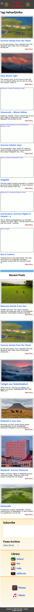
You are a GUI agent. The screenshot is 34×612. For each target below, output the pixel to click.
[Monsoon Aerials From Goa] (17, 292)
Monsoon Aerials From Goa (13, 306)
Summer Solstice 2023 (11, 145)
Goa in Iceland (7, 254)
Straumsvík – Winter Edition (14, 112)
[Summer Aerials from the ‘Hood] (17, 27)
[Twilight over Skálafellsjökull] (17, 370)
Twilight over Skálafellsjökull (14, 384)
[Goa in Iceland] (17, 240)
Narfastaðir (6, 506)
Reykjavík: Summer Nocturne (14, 470)
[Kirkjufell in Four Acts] (17, 408)
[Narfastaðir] (17, 494)
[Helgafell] (17, 167)
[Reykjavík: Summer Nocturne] (17, 451)
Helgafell (5, 179)
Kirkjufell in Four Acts (11, 421)
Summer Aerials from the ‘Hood (16, 40)
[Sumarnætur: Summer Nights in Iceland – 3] (17, 202)
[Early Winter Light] (17, 63)
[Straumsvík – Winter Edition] (17, 99)
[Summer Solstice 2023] (17, 133)
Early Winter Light (9, 75)
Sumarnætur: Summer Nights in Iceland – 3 (16, 215)
